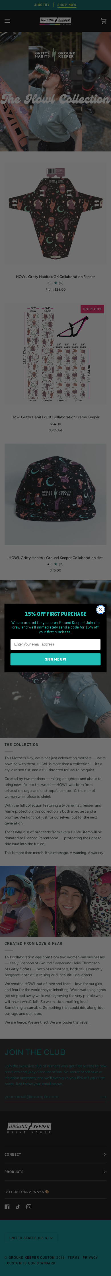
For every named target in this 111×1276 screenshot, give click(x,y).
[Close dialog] (101, 609)
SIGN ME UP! (55, 659)
